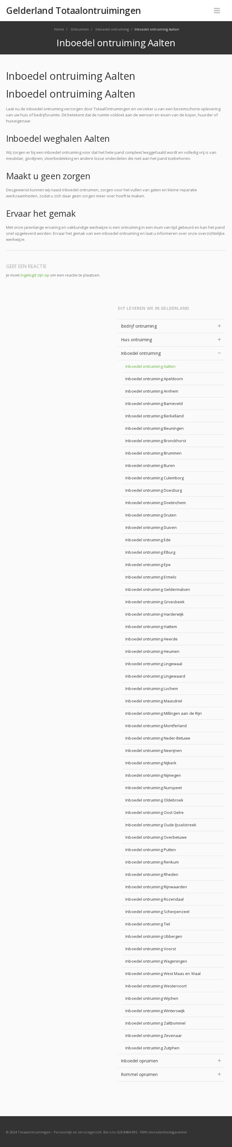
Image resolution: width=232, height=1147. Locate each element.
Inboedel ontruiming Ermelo (150, 577)
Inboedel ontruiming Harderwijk (154, 614)
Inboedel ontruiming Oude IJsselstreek (160, 825)
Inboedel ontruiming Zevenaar (153, 1035)
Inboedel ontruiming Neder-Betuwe (157, 738)
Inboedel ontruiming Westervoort (156, 986)
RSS (220, 1132)
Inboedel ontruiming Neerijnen (153, 750)
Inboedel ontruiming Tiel (147, 924)
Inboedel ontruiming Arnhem (151, 391)
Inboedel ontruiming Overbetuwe (156, 837)
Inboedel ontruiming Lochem (151, 688)
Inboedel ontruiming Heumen (152, 651)
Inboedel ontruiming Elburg (150, 552)
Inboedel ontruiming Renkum (152, 862)
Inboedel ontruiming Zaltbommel (155, 1023)
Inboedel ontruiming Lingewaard (155, 676)
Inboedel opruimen (139, 1061)
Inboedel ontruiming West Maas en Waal (162, 973)
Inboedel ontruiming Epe (148, 564)
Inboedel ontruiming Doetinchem (155, 502)
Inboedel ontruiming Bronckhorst (155, 440)
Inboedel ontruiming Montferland (156, 725)
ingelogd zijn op (35, 275)
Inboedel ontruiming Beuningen (154, 428)
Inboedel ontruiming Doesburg (153, 490)
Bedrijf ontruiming (138, 326)
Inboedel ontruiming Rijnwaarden (156, 886)
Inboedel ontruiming (140, 353)
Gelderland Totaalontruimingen (73, 10)
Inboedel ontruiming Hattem (151, 626)
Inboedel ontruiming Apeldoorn (154, 378)
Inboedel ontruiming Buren (150, 465)
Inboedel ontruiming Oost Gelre (154, 812)
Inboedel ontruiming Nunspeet (153, 787)
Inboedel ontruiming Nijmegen (153, 775)
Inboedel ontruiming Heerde (151, 639)
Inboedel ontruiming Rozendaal (154, 899)
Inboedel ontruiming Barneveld (154, 403)
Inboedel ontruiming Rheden (151, 874)
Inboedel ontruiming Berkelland (154, 416)
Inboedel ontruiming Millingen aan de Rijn (163, 713)
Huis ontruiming (136, 339)
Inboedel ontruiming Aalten (150, 366)
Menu (217, 10)
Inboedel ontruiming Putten (150, 849)
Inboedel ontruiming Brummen (153, 453)
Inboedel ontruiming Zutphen (152, 1048)
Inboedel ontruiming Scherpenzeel (157, 911)
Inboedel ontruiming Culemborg (154, 478)
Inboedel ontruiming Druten (150, 515)
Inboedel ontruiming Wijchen (151, 998)
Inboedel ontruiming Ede (148, 540)
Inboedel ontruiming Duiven (151, 527)
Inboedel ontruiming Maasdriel (153, 701)
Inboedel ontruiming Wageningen (156, 961)
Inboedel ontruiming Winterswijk (155, 1010)
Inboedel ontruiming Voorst (150, 948)
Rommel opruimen (139, 1074)
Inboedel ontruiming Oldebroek (154, 800)
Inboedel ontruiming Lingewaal (153, 663)
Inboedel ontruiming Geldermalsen (157, 589)
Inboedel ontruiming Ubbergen (153, 936)
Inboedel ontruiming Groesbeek (155, 601)
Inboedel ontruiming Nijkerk (150, 763)
